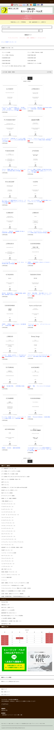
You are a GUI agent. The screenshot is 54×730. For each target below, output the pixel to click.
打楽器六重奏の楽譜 (6, 60)
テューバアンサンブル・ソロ (7, 544)
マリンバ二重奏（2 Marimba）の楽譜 (35, 52)
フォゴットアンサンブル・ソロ (7, 522)
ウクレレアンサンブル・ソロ (7, 558)
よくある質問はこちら (27, 18)
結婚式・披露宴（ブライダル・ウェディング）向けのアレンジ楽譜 (15, 582)
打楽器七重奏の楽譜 (31, 60)
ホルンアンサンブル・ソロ (6, 533)
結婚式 (28, 37)
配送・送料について (12, 723)
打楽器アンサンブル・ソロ (6, 550)
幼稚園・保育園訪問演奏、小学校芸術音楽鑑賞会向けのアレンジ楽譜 (15, 596)
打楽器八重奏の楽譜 (6, 63)
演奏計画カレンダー (5, 604)
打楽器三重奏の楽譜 (31, 55)
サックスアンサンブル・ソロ (7, 528)
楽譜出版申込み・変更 (6, 623)
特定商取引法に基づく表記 (26, 723)
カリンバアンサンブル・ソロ (7, 561)
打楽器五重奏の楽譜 (31, 57)
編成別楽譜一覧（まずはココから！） (9, 612)
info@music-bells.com (5, 705)
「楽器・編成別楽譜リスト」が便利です (37, 22)
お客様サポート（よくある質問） (8, 610)
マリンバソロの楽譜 (6, 52)
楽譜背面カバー (33, 37)
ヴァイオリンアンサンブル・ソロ (8, 503)
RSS (41, 723)
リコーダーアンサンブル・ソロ (7, 563)
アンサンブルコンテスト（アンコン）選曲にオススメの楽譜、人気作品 (16, 588)
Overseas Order (4, 602)
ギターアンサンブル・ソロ (6, 555)
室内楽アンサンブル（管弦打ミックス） (9, 490)
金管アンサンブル (5, 482)
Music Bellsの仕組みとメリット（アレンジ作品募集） (12, 615)
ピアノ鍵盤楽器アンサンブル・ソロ (8, 468)
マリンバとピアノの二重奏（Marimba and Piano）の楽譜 (13, 66)
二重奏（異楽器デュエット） (7, 501)
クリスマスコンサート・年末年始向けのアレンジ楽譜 (12, 585)
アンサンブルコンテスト (13, 37)
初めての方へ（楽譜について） (7, 607)
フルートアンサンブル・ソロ (7, 517)
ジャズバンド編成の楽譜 (6, 577)
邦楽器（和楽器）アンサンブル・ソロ (9, 571)
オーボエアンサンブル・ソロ (7, 520)
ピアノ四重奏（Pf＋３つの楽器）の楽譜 (9, 473)
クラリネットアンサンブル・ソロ (8, 525)
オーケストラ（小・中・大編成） (8, 495)
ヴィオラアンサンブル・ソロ (7, 506)
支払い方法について (4, 723)
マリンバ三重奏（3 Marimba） (8, 55)
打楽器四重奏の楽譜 (6, 57)
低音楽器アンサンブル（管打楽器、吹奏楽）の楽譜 (11, 547)
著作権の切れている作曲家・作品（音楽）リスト (11, 621)
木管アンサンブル (5, 484)
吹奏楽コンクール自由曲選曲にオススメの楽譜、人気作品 (13, 590)
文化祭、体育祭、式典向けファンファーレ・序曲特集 (12, 593)
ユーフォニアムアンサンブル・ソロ (8, 539)
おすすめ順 (5, 72)
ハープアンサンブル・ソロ (6, 566)
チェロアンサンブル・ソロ (6, 509)
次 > (30, 78)
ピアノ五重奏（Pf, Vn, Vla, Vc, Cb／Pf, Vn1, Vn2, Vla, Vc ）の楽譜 (15, 476)
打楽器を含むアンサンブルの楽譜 (34, 63)
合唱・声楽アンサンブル (6, 569)
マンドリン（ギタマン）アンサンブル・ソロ (10, 574)
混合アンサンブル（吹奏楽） (7, 492)
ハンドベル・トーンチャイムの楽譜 (8, 552)
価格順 (9, 72)
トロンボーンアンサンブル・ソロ (8, 536)
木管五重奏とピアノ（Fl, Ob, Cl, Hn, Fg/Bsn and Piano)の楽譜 (14, 487)
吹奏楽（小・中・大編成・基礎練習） (9, 498)
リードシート (4, 580)
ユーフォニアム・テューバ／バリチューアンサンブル (12, 541)
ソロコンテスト (22, 37)
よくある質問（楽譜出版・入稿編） (8, 618)
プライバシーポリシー (36, 723)
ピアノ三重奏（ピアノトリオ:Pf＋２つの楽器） (11, 471)
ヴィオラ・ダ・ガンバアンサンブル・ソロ (10, 514)
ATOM (43, 723)
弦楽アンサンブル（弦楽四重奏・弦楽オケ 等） (11, 479)
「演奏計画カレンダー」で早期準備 (18, 22)
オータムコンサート (42, 37)
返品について (19, 723)
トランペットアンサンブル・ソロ (8, 531)
